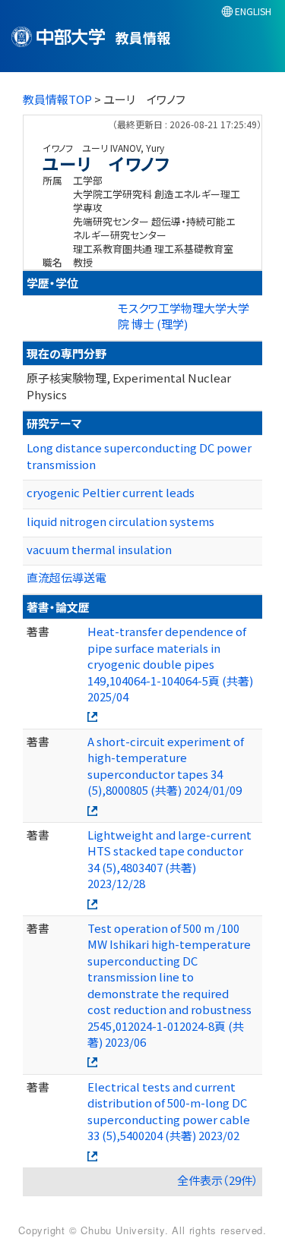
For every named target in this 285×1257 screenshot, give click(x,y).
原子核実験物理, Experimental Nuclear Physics (129, 386)
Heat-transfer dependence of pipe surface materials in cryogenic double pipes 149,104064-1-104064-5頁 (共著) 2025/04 (170, 663)
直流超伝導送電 (66, 577)
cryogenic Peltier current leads (111, 492)
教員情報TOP (57, 99)
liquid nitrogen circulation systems (120, 521)
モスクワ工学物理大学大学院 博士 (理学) (183, 316)
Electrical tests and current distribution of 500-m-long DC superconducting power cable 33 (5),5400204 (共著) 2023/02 (168, 1111)
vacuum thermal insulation (99, 549)
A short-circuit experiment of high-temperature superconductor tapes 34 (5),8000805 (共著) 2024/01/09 (165, 765)
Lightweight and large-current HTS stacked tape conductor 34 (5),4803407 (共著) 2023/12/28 (169, 859)
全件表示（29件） (217, 1180)
